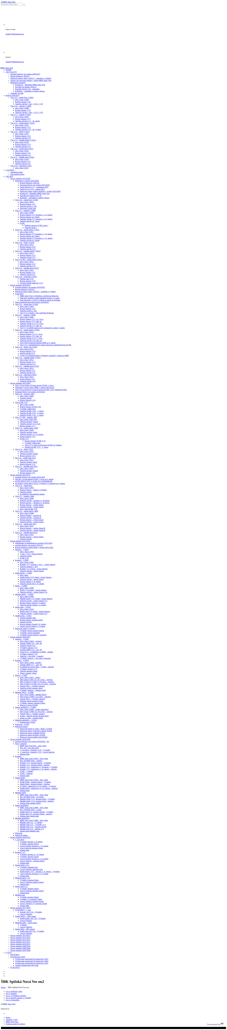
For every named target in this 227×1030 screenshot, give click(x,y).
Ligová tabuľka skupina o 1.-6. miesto (34, 874)
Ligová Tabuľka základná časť (31, 869)
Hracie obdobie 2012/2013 (20, 940)
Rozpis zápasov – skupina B (30, 515)
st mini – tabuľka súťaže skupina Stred (34, 716)
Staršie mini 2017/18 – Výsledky (32, 931)
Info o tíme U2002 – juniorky (31, 641)
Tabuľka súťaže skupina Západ (31, 701)
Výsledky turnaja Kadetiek (30, 633)
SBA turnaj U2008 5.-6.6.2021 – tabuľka (35, 697)
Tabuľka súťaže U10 (27, 381)
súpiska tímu (24, 850)
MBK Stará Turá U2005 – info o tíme (34, 780)
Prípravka (18, 833)
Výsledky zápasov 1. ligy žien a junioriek (35, 658)
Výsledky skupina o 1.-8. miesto (32, 854)
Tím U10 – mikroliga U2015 (26, 375)
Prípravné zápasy (21, 727)
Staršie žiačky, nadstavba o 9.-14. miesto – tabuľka (39, 788)
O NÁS (8, 953)
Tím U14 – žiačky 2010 (24, 449)
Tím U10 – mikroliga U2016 (26, 277)
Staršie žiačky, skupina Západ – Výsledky (35, 782)
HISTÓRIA (14, 955)
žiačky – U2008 (21, 586)
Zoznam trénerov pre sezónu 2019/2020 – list (32, 741)
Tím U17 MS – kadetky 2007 (26, 417)
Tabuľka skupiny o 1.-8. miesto (31, 434)
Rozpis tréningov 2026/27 (20, 76)
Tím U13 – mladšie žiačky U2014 (23, 140)
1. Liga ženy (19, 840)
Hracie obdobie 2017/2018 (20, 908)
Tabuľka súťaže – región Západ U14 (33, 592)
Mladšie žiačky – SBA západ (26, 923)
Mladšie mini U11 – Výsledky (31, 823)
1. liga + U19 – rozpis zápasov (31, 554)
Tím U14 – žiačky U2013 (20, 132)
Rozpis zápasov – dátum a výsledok (33, 490)
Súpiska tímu (25, 754)
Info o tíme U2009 (27, 596)
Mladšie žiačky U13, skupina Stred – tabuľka (37, 801)
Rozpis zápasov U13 (23, 144)
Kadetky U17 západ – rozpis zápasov (34, 569)
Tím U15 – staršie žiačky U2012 (22, 123)
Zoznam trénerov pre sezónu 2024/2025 (30, 287)
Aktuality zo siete (16, 93)
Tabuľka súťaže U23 (27, 646)
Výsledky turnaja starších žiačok (32, 631)
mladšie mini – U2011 (23, 616)
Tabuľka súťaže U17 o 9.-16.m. (32, 324)
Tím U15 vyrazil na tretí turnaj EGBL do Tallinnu (43, 445)
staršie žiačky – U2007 (23, 573)
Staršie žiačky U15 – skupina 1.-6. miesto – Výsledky (40, 872)
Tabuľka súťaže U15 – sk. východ (28, 130)
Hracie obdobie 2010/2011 (20, 944)
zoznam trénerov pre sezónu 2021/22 (29, 545)
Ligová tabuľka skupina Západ (31, 848)
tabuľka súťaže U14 (27, 353)
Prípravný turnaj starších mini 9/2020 (33, 737)
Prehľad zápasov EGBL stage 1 (36, 225)
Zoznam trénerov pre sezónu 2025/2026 (35, 185)
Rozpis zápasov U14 (23, 136)
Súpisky (11, 994)
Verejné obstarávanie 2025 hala (26, 965)
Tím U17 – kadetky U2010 (20, 115)
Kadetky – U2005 (22, 560)
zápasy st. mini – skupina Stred (31, 718)
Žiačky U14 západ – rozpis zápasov (33, 590)
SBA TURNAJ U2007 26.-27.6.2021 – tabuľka (38, 684)
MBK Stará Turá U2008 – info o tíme (34, 808)
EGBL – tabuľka (26, 773)
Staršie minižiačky (22, 805)
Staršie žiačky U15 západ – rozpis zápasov (36, 577)
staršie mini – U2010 (23, 607)
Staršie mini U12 (21, 886)
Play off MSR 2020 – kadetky (31, 761)
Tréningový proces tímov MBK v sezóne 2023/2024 (34, 388)
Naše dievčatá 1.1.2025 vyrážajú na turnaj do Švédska (40, 300)
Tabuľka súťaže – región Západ (32, 507)
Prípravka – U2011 (22, 724)
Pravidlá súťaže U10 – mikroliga (27, 89)
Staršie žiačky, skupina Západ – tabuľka (35, 784)
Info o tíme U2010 (27, 609)
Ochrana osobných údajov (15, 1024)
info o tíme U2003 (27, 202)
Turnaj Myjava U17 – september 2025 (34, 187)
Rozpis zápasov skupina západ (31, 620)
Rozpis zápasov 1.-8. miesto (30, 582)
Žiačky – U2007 (21, 675)
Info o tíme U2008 (27, 513)
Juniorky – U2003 (22, 550)
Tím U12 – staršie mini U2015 (21, 149)
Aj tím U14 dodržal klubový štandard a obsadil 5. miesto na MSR (44, 356)
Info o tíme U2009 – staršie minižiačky (34, 710)
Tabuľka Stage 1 (31, 228)
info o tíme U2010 (22, 117)
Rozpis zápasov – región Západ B (32, 528)
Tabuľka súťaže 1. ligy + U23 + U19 (29, 104)
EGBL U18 (24, 558)
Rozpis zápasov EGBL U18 (30, 407)
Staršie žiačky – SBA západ (25, 916)
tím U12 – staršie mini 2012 (25, 458)
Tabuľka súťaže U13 (23, 147)
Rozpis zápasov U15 (23, 127)
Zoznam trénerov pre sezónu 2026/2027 (25, 74)
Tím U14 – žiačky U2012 (24, 243)
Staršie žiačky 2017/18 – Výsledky (33, 918)
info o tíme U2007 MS (28, 420)
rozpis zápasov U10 (27, 379)
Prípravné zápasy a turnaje (25, 628)
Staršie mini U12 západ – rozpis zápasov (35, 611)
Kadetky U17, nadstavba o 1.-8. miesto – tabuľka (38, 769)
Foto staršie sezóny (17, 174)
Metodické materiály (18, 83)
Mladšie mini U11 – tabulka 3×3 (32, 829)
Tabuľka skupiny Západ (29, 422)
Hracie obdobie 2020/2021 (20, 637)
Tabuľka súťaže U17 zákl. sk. (31, 326)
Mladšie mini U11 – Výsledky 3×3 (33, 825)
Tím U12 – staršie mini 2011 (25, 524)
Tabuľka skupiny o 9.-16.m (30, 424)
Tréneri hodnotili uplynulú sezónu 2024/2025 (32, 302)
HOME (8, 70)
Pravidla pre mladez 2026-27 (26, 87)
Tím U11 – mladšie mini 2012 (26, 533)
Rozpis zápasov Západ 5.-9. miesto (33, 624)
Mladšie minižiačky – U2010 (26, 720)
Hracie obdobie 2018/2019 (20, 837)
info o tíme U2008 (22, 108)
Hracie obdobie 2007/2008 (20, 950)
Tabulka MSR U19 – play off (31, 650)
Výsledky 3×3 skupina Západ (31, 899)
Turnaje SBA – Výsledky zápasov (32, 699)
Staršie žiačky (20, 778)
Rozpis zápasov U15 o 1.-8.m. (31, 334)
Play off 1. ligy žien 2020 (29, 748)
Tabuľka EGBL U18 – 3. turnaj (32, 415)
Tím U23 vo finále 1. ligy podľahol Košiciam (37, 313)
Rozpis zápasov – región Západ (31, 505)
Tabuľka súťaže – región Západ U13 (33, 601)
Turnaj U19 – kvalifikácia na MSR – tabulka (36, 652)
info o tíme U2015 (22, 151)
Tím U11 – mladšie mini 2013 (26, 466)
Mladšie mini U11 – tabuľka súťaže (33, 827)
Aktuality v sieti (11, 1020)
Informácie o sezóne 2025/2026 (27, 181)
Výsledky (23, 925)
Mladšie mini (20, 895)
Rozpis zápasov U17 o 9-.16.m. (32, 319)
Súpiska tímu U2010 (27, 722)
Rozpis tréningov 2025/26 (29, 183)
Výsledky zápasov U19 (28, 654)
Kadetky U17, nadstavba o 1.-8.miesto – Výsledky (39, 767)
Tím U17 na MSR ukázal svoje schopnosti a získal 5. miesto (42, 328)
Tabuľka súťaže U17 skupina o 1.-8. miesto (36, 219)
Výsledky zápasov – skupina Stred (33, 690)
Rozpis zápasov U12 (23, 153)
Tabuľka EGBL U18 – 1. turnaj (32, 411)
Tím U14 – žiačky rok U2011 (26, 347)
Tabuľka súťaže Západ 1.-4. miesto (33, 605)
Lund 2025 (19, 294)
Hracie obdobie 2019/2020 (20, 739)
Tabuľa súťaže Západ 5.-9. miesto (32, 626)
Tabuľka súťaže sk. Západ (29, 221)
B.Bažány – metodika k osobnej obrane (30, 91)
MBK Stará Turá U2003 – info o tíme (34, 759)
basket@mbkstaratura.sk (15, 34)
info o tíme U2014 (22, 142)
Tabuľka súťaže (26, 398)
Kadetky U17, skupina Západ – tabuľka (35, 765)
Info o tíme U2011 (27, 526)
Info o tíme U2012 (27, 535)
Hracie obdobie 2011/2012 (20, 942)
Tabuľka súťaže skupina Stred (31, 688)
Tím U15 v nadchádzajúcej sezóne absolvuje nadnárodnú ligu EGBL (45, 345)
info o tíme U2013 (22, 134)
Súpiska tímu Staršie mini (29, 816)
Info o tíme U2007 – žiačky (30, 678)
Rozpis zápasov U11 (23, 162)
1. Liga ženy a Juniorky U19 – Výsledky (35, 750)
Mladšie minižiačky (22, 818)
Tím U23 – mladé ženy (23, 486)
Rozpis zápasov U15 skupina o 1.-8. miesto (36, 234)
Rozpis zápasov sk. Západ (29, 217)
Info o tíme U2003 (27, 488)
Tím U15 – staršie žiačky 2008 (26, 511)
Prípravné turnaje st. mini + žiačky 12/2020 (36, 729)
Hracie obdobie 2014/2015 (20, 936)
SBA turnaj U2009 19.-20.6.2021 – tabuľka (36, 712)
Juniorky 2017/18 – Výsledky (31, 912)
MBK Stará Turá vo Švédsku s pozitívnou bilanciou (39, 296)
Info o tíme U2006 (27, 405)
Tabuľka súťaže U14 (23, 138)
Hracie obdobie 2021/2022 (20, 541)
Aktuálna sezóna (16, 172)
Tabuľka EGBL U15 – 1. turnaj (36, 447)
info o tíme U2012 (22, 125)
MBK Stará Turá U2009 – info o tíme (34, 820)
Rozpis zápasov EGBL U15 (35, 441)
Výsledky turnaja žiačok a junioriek (33, 635)
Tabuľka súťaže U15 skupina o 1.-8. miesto (36, 238)
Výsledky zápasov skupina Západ (32, 703)
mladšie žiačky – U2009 (24, 594)
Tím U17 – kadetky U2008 (25, 315)
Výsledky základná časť (29, 867)
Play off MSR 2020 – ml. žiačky (32, 797)
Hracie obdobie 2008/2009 (20, 948)
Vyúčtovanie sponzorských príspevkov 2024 (31, 961)
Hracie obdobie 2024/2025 (20, 285)
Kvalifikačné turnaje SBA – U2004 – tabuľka (37, 667)
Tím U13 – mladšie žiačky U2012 (28, 358)
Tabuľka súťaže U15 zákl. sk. (31, 341)
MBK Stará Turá (12, 1022)
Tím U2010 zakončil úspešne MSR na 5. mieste (38, 343)
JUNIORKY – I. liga (23, 910)
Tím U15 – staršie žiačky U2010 (27, 330)
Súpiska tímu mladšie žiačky (30, 803)
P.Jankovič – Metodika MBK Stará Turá (30, 85)
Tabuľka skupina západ (28, 671)
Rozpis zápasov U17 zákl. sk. (31, 321)
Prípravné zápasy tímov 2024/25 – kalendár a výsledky (35, 292)
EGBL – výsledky (26, 771)
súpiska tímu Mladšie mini (29, 831)
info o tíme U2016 (22, 159)
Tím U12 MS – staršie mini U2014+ (28, 260)
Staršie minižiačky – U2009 (25, 707)
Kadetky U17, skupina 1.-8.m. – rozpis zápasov (37, 565)
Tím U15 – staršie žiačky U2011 (27, 230)
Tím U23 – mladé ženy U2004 (21, 98)
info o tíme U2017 (22, 168)
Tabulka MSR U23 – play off (31, 643)
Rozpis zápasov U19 (23, 110)
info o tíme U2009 (27, 213)
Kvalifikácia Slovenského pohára (32, 494)
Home (8, 1017)
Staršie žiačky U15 (22, 865)
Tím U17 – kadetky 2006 (24, 496)
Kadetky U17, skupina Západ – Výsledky (35, 763)
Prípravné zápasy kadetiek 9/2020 (32, 733)
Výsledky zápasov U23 (28, 648)
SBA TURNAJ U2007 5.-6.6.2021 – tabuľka (37, 682)
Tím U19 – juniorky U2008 (20, 106)
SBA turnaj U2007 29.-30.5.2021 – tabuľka (36, 680)
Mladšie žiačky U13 (22, 878)
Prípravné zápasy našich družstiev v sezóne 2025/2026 (40, 191)
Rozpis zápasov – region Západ (31, 537)
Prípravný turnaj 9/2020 (29, 705)
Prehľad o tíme (14, 991)
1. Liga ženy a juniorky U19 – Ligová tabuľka (37, 752)
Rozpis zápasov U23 (23, 102)
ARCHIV (9, 176)
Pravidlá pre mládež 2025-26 (30, 196)
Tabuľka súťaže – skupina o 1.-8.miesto (35, 501)
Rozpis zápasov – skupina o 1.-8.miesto (34, 503)
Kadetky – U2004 (22, 660)
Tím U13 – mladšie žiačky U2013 (28, 251)
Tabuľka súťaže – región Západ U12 (33, 614)
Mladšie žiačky (20, 793)
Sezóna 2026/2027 (13, 95)
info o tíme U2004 (22, 100)
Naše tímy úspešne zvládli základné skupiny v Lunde (39, 298)
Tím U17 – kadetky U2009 (25, 211)
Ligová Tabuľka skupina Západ (32, 882)
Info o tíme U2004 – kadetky (30, 663)
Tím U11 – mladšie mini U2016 (22, 157)
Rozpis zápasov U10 (27, 281)
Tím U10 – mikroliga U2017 (21, 166)
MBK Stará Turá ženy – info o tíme (33, 746)
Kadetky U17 (20, 852)
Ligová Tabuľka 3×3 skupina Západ (33, 904)
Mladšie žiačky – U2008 (24, 692)
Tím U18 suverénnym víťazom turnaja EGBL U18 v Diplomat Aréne (41, 390)
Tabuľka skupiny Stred (28, 432)
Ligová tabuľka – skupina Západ (32, 861)
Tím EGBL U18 (21, 402)
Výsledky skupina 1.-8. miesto (31, 842)
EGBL (22, 223)
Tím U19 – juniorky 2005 (24, 394)
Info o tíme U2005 (27, 562)
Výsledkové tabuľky (16, 996)
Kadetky (18, 756)
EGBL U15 (24, 439)
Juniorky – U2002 (22, 639)
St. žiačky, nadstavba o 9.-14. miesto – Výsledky (38, 786)
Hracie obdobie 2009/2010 (20, 946)
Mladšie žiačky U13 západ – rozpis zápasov (36, 599)
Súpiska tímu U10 (26, 279)
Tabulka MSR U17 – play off (31, 665)
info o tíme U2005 (27, 396)
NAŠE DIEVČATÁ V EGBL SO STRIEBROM (33, 481)
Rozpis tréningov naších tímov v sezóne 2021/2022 (34, 547)
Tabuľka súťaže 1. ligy (28, 206)
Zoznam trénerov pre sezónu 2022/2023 (30, 477)
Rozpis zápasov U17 (23, 119)
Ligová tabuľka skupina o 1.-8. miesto (34, 846)
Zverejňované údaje (17, 957)
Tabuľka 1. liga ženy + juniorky (32, 656)
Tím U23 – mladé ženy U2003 (26, 200)
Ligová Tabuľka (26, 914)
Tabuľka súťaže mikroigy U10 (31, 283)
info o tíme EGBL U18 (28, 509)
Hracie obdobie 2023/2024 (20, 383)
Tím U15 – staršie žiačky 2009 (26, 428)
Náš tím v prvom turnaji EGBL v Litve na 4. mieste (34, 479)
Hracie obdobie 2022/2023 (20, 475)
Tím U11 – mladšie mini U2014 (27, 366)
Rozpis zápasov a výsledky (18, 998)
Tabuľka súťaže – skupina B (30, 518)
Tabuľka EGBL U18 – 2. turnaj (32, 413)
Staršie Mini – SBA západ (25, 929)
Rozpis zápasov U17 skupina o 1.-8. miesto (36, 215)
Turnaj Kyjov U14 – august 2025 (32, 189)
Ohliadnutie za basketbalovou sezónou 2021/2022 (33, 543)
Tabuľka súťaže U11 (23, 164)
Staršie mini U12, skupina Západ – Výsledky (36, 812)
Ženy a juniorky (21, 744)
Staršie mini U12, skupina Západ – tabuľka (36, 814)
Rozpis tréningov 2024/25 (25, 289)
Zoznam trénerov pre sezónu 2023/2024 (30, 392)
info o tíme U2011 (26, 232)
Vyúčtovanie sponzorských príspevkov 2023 (31, 959)
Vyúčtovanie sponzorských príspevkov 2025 (31, 963)
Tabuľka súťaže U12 (23, 155)
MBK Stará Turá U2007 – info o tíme (34, 795)
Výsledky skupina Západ (29, 844)
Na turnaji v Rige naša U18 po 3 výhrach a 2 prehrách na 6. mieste (40, 483)
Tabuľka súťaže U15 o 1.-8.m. (31, 338)
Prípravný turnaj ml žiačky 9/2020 (32, 735)
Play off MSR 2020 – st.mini (30, 810)
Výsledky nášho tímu (28, 409)
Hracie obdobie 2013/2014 (20, 938)
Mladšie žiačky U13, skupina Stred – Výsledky (37, 799)
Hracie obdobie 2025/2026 (20, 179)
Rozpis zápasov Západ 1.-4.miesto (33, 603)
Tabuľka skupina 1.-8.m (29, 567)
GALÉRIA (10, 170)
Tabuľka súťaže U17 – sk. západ (27, 121)
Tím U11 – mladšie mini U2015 (27, 268)
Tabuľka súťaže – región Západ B (32, 530)
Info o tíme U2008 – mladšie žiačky (33, 695)
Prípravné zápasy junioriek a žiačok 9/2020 (36, 731)
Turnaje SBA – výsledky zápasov (32, 686)
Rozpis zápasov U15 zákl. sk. (31, 336)
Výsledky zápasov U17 (28, 669)
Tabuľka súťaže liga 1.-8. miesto (32, 584)
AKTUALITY (11, 72)
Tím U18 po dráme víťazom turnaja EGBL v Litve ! (34, 385)
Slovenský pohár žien (28, 208)
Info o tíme (24, 575)
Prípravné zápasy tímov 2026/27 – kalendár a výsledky (30, 78)
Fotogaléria (12, 1000)
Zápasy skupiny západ (28, 673)
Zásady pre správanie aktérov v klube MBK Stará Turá (30, 80)
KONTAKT (15, 968)
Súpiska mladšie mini (28, 618)
